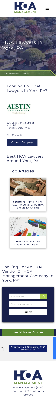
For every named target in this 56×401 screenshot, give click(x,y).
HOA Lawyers (15, 73)
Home (5, 73)
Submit (28, 312)
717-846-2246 (14, 134)
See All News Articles (28, 332)
